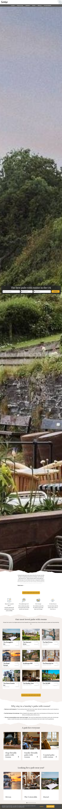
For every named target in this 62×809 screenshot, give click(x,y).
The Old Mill (46, 683)
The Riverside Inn (48, 663)
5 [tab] (31, 802)
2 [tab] (28, 802)
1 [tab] (26, 802)
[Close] (60, 806)
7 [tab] (34, 802)
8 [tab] (35, 802)
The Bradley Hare (28, 683)
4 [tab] (30, 802)
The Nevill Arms (47, 642)
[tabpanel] (12, 786)
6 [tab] (32, 802)
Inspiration (27, 5)
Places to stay (20, 5)
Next (60, 786)
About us (39, 5)
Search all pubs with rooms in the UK (31, 592)
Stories (33, 5)
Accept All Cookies (50, 806)
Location (13, 5)
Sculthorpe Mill (27, 663)
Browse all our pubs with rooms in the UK (31, 695)
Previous (1, 786)
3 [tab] (29, 802)
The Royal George (6, 664)
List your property (47, 5)
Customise (41, 806)
